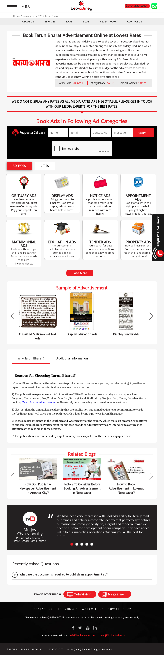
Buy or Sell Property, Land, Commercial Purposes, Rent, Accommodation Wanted (138, 240)
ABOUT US (28, 21)
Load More (80, 273)
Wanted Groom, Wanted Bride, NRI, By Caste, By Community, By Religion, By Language (24, 243)
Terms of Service (30, 648)
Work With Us (93, 609)
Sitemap (12, 648)
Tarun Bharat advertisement (39, 402)
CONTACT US (134, 21)
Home (16, 16)
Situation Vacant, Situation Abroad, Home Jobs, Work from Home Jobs (138, 195)
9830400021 (57, 617)
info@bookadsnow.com (82, 635)
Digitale (153, 649)
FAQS (69, 21)
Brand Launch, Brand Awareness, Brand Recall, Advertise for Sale (62, 193)
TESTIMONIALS (67, 609)
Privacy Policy (119, 609)
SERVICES (50, 21)
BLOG (86, 21)
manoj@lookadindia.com (112, 635)
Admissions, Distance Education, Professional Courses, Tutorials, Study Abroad (62, 240)
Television (82, 594)
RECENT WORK (108, 21)
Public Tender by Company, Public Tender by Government (100, 239)
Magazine (115, 594)
